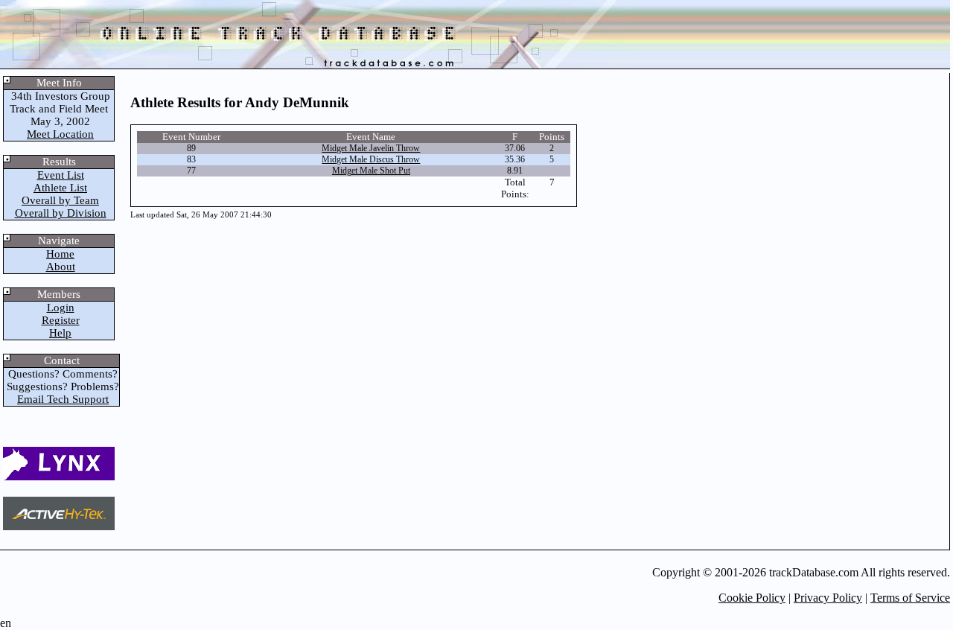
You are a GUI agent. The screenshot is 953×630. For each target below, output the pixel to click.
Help (60, 333)
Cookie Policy (751, 597)
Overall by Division (60, 213)
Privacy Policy (828, 597)
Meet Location (60, 134)
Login (60, 308)
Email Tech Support (63, 399)
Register (61, 320)
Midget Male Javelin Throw (371, 148)
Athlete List (60, 188)
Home (60, 254)
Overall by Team (60, 200)
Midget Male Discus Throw (371, 159)
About (60, 267)
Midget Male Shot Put (371, 170)
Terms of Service (910, 597)
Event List (60, 175)
